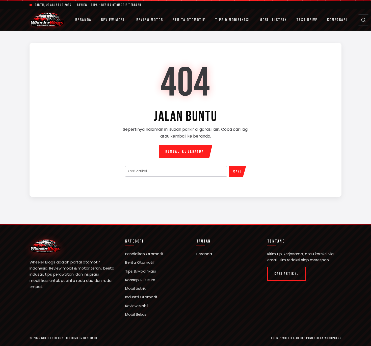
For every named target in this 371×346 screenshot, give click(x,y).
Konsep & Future (140, 279)
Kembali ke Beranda (184, 151)
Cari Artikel (286, 273)
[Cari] (363, 19)
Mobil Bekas (136, 314)
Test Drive (306, 19)
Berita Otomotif (189, 19)
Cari (237, 171)
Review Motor (149, 19)
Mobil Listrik (273, 19)
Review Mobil (114, 19)
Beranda (83, 19)
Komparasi (337, 19)
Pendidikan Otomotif (144, 253)
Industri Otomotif (141, 297)
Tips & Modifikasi (232, 19)
